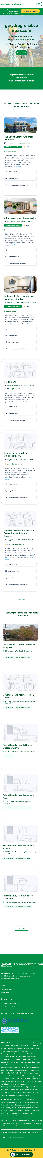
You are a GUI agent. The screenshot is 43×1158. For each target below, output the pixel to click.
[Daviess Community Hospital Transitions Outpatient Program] (20, 519)
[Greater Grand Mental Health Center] (20, 682)
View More (21, 599)
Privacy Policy (19, 1137)
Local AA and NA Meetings (10, 1003)
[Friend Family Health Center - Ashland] (20, 833)
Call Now (22, 53)
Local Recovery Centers (9, 1007)
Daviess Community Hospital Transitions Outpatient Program (19, 533)
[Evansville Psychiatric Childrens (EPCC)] (20, 441)
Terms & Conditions (8, 1137)
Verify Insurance (6, 989)
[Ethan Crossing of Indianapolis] (20, 206)
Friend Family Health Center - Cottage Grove (18, 746)
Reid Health (10, 381)
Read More (17, 167)
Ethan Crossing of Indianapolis (20, 218)
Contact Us (5, 993)
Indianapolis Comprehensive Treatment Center (19, 297)
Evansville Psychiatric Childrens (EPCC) (15, 454)
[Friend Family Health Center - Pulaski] (20, 783)
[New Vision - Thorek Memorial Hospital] (20, 632)
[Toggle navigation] (39, 4)
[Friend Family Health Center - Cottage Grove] (20, 733)
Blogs (3, 985)
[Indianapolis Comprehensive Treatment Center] (20, 284)
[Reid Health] (20, 370)
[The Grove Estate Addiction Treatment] (20, 125)
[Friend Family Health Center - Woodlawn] (20, 883)
